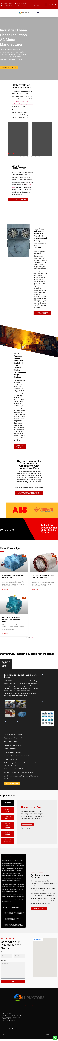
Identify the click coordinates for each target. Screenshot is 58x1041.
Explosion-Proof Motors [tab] (51, 662)
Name (3, 952)
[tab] (7, 803)
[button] (46, 4)
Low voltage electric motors (20, 101)
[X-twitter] (29, 1005)
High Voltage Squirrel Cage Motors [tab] (27, 663)
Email (15, 952)
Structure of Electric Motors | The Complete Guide (43, 576)
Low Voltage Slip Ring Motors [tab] (17, 663)
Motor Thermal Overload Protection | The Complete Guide (11, 619)
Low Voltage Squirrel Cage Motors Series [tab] (6, 663)
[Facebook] (25, 1005)
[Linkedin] (32, 1005)
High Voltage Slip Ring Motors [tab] (40, 663)
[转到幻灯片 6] (27, 156)
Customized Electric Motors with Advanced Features (13, 918)
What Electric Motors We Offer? (13, 907)
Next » (33, 638)
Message (4, 960)
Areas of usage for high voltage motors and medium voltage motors (14, 924)
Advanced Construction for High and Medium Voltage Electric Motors (14, 912)
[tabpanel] (29, 729)
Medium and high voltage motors (22, 104)
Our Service (8, 856)
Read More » (5, 589)
